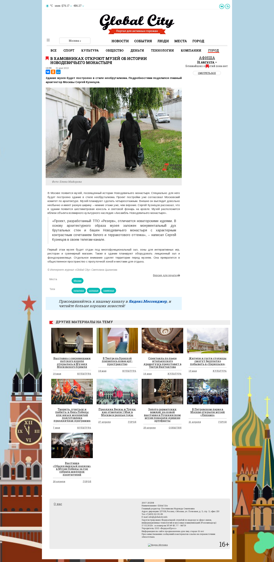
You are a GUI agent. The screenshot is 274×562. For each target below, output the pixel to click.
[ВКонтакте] (48, 72)
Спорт (68, 50)
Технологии (162, 50)
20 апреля (59, 481)
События (143, 41)
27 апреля (104, 421)
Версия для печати (165, 275)
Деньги (137, 50)
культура (79, 290)
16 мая (147, 373)
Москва (74, 40)
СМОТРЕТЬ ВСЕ (207, 72)
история (93, 290)
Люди (163, 41)
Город (198, 41)
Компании (191, 50)
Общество (115, 50)
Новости (120, 41)
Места (180, 41)
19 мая (57, 373)
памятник (108, 290)
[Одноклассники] (53, 72)
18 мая (102, 370)
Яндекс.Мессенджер (148, 301)
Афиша (207, 57)
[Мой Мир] (58, 72)
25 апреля (149, 427)
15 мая (193, 370)
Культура (90, 50)
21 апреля (195, 421)
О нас (58, 504)
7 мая (56, 427)
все (53, 50)
